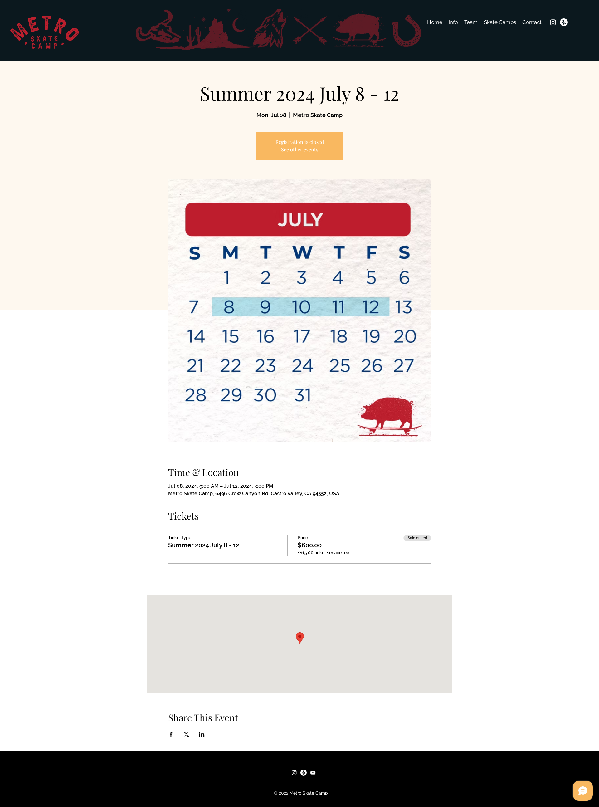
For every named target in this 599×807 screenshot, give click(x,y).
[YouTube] (313, 773)
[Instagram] (553, 22)
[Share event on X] (186, 734)
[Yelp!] (564, 22)
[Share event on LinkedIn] (202, 734)
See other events (299, 149)
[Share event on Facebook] (171, 734)
